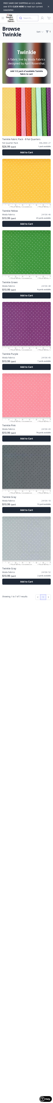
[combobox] (27, 18)
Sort (38, 31)
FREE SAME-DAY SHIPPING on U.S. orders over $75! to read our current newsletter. (23, 6)
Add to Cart (26, 152)
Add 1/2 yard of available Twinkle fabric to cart (26, 72)
